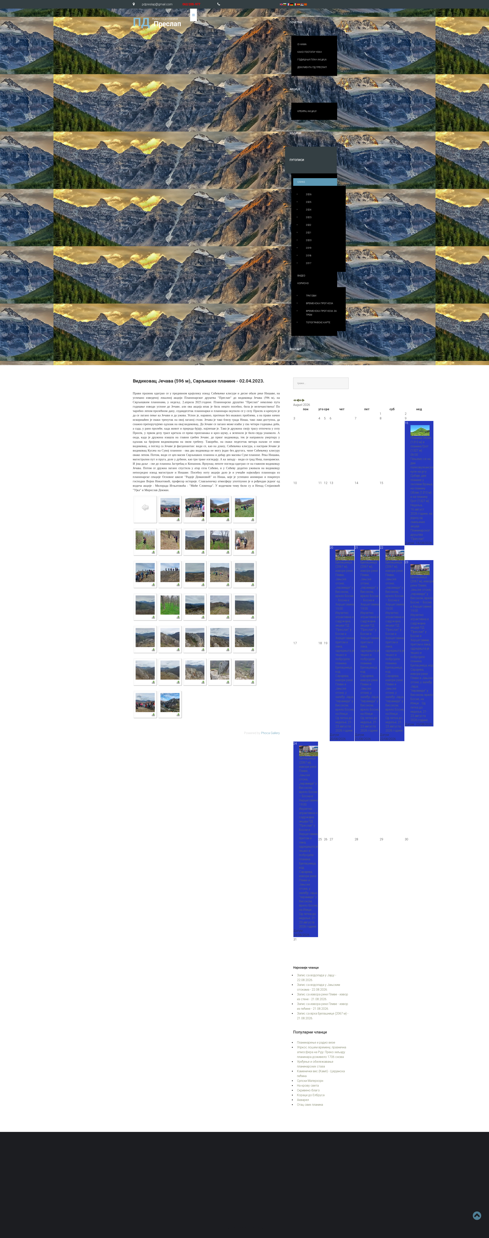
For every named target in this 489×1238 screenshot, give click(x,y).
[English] (281, 4)
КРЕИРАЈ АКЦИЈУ (307, 111)
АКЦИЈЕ (295, 89)
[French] (288, 4)
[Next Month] (303, 400)
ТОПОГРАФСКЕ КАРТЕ (318, 322)
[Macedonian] (305, 4)
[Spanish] (298, 4)
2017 (308, 263)
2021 (308, 232)
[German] (292, 4)
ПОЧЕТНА (296, 22)
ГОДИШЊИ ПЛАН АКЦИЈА (312, 59)
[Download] (178, 519)
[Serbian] (302, 4)
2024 (308, 209)
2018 (308, 255)
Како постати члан (269, 1190)
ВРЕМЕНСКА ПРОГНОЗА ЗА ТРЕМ (321, 313)
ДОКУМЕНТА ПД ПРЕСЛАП (312, 67)
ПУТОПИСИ (297, 160)
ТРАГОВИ (311, 295)
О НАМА (302, 44)
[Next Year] (300, 400)
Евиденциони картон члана (333, 1182)
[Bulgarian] (285, 4)
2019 (308, 248)
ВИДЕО (301, 275)
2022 (308, 225)
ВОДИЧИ (295, 133)
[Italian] (295, 4)
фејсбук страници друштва (311, 1202)
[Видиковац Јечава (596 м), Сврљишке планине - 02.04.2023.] (170, 507)
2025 (308, 202)
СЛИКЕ (301, 182)
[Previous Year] (294, 400)
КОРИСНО (303, 283)
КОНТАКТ (295, 349)
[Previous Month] (297, 400)
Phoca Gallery (270, 733)
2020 (308, 240)
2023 (308, 217)
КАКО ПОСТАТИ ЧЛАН (309, 52)
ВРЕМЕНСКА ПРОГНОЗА (319, 303)
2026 (308, 194)
